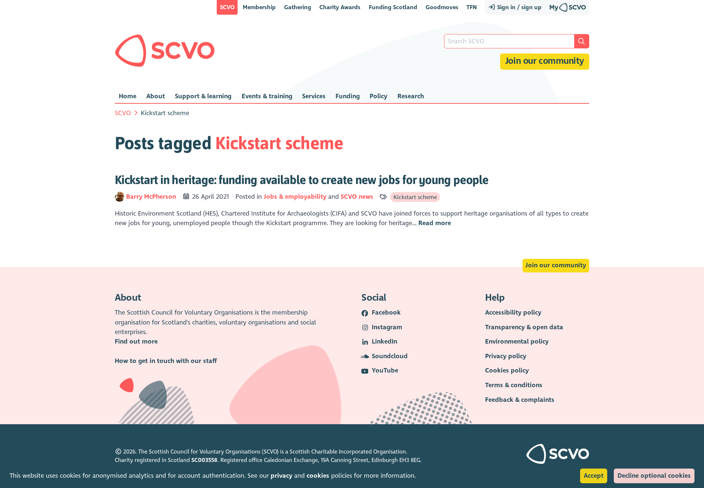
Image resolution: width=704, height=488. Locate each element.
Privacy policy (505, 356)
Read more (434, 223)
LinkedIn (384, 341)
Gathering (297, 7)
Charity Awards (339, 7)
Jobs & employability (295, 197)
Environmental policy (517, 341)
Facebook (386, 312)
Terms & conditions (513, 385)
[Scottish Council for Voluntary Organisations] (165, 50)
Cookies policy (507, 370)
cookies (318, 476)
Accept (594, 476)
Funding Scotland (393, 7)
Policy (378, 96)
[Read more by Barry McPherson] (119, 197)
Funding (348, 96)
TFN (471, 7)
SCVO (227, 7)
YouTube (385, 370)
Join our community (544, 61)
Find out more (136, 341)
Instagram (387, 327)
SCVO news (357, 197)
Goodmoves (442, 7)
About (155, 96)
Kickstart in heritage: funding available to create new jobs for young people (301, 180)
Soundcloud (390, 356)
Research (410, 96)
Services (314, 96)
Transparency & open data (524, 327)
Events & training (267, 96)
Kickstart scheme (415, 197)
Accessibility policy (513, 312)
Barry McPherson (152, 197)
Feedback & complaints (519, 400)
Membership (259, 7)
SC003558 (204, 460)
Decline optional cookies (654, 476)
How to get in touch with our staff (166, 361)
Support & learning (203, 96)
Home (127, 96)
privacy (281, 476)
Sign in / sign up (519, 7)
